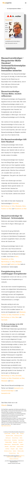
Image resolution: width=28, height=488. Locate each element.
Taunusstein (21, 442)
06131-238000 (8, 39)
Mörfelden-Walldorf (8, 442)
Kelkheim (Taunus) (7, 444)
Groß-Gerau (7, 448)
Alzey (18, 453)
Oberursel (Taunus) (15, 437)
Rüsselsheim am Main (20, 209)
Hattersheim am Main (15, 444)
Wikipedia (4, 405)
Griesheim (21, 444)
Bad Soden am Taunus (8, 450)
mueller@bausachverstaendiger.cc (12, 41)
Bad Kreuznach (8, 437)
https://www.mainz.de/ (6, 425)
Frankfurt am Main (6, 209)
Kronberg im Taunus (12, 453)
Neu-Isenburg (14, 440)
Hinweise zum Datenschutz (14, 458)
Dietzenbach (15, 442)
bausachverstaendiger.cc (8, 391)
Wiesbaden (18, 206)
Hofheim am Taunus (7, 440)
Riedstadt (21, 448)
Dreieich (21, 437)
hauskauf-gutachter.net (10, 456)
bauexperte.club (5, 393)
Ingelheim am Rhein (20, 446)
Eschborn (14, 450)
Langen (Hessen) (21, 440)
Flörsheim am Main (21, 450)
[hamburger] (26, 2)
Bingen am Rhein (13, 446)
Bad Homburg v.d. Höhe (8, 206)
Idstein (17, 448)
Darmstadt (15, 203)
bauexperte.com (18, 388)
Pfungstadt (13, 448)
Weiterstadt (7, 446)
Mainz (24, 206)
